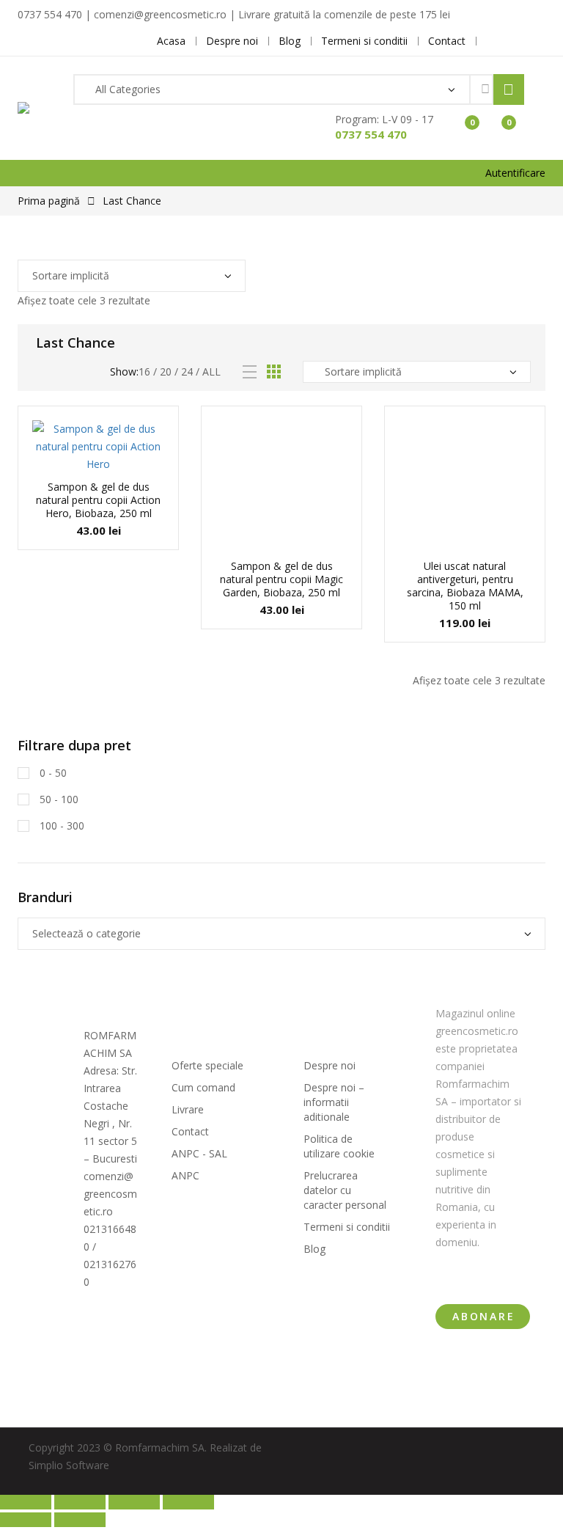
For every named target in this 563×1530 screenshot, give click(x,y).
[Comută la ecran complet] (80, 1502)
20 (166, 371)
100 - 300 (60, 825)
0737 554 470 (371, 134)
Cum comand (203, 1087)
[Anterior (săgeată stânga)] (25, 1519)
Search (508, 89)
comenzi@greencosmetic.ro (110, 1193)
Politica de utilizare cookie (339, 1146)
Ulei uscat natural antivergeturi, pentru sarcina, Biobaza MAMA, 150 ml (465, 585)
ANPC (185, 1175)
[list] (249, 372)
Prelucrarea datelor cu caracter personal (344, 1190)
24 (187, 371)
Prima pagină (49, 201)
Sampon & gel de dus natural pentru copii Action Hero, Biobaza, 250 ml (98, 500)
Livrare (188, 1109)
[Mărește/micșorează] (25, 1502)
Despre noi (329, 1065)
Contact (190, 1131)
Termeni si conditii (346, 1227)
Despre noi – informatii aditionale (333, 1102)
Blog (314, 1249)
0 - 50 (52, 773)
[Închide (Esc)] (188, 1502)
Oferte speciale (207, 1065)
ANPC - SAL (199, 1153)
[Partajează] (134, 1502)
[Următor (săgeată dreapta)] (80, 1519)
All (211, 371)
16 (144, 371)
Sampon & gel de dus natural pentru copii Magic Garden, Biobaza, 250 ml (281, 579)
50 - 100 (57, 799)
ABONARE (483, 1316)
